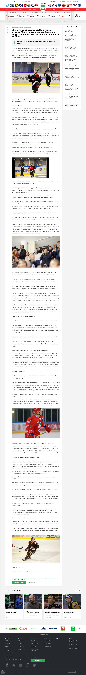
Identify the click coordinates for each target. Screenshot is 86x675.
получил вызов (53, 53)
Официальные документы (10, 644)
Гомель (54, 578)
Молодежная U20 (21, 641)
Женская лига (33, 646)
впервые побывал (24, 272)
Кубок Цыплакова (34, 644)
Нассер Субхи (35, 578)
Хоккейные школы (47, 640)
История (6, 640)
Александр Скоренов (23, 578)
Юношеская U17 (21, 644)
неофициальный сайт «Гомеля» (32, 571)
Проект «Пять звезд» (47, 644)
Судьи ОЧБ (71, 642)
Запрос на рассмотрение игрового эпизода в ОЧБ (73, 646)
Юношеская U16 (21, 646)
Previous (6, 15)
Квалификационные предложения (34, 650)
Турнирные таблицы (47, 646)
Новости (10, 21)
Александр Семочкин (43, 578)
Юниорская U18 (21, 643)
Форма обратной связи (38, 660)
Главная (6, 21)
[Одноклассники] (7, 30)
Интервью (15, 21)
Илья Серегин (49, 578)
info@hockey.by (33, 657)
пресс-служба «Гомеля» (20, 571)
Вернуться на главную (19, 582)
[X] (8, 33)
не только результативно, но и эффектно (21, 53)
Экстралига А (15, 27)
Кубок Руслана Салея (34, 643)
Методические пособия (73, 644)
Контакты (7, 646)
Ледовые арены (8, 643)
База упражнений (47, 641)
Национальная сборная (19, 579)
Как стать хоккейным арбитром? (73, 641)
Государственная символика (8, 648)
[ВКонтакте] (7, 28)
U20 (25, 579)
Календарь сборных (21, 649)
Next (72, 15)
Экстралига (33, 640)
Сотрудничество (8, 650)
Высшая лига (33, 641)
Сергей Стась (30, 578)
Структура (7, 641)
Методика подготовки (47, 643)
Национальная (20, 640)
